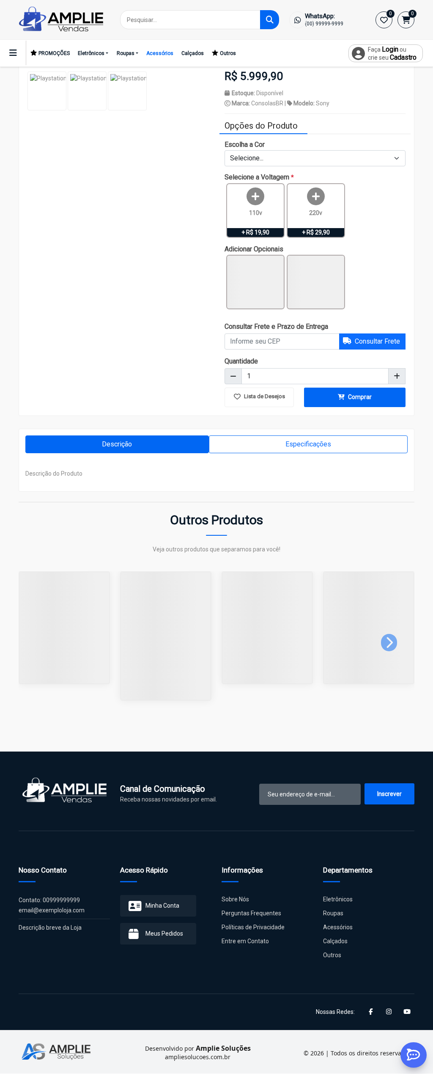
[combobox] (315, 158)
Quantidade (241, 361)
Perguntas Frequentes (251, 913)
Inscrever (389, 793)
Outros (228, 53)
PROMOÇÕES (54, 53)
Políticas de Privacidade (253, 927)
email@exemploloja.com (52, 910)
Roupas (125, 53)
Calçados (192, 53)
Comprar (359, 397)
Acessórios (159, 53)
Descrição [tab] (117, 444)
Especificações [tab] (308, 444)
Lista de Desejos (264, 396)
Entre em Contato (245, 941)
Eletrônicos (91, 53)
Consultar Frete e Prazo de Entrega (276, 326)
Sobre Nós (235, 899)
